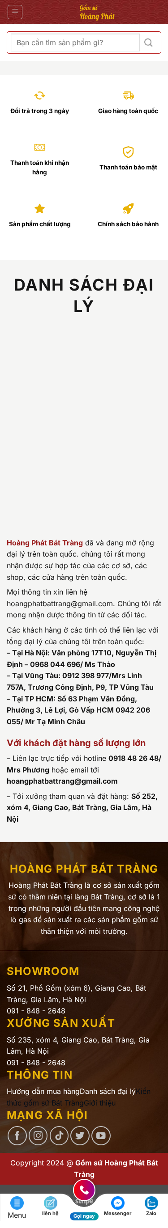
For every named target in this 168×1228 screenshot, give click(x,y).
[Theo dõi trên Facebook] (17, 1135)
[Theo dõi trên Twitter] (80, 1135)
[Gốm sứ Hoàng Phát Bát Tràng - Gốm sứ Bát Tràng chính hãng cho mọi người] (97, 12)
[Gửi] (148, 42)
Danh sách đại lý (108, 1091)
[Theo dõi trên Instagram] (38, 1135)
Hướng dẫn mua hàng (43, 1091)
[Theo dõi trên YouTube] (101, 1135)
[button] (15, 12)
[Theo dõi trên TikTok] (59, 1135)
